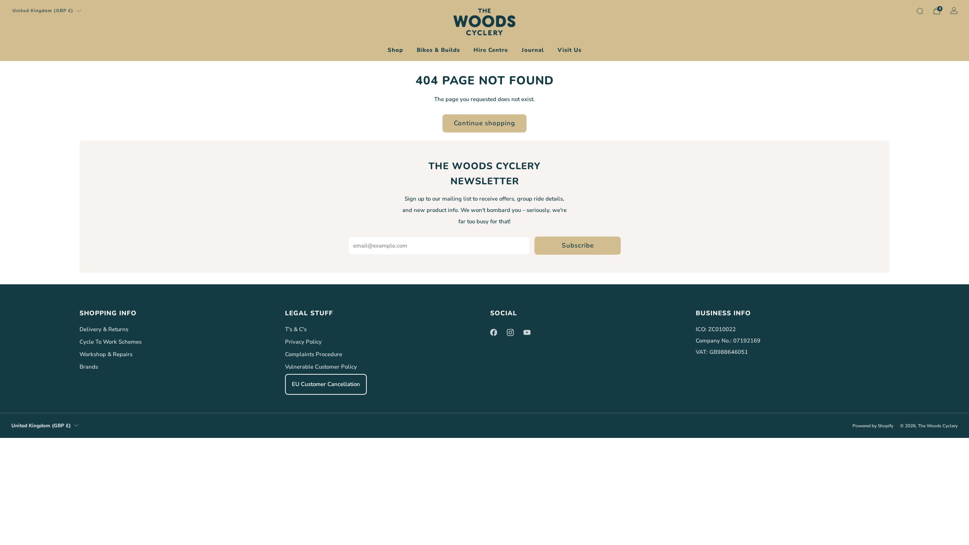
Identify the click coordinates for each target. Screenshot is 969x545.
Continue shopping (484, 123)
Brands (88, 367)
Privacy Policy (303, 342)
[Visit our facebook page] (493, 332)
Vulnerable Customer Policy (321, 367)
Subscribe (578, 245)
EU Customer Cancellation (326, 384)
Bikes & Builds (438, 50)
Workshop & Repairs (105, 354)
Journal (533, 50)
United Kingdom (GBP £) (42, 11)
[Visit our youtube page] (527, 332)
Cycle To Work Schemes (110, 342)
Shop (395, 50)
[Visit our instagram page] (510, 332)
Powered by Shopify (872, 426)
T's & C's (296, 329)
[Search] (920, 11)
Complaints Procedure (313, 354)
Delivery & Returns (103, 329)
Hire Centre (491, 50)
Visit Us (569, 50)
